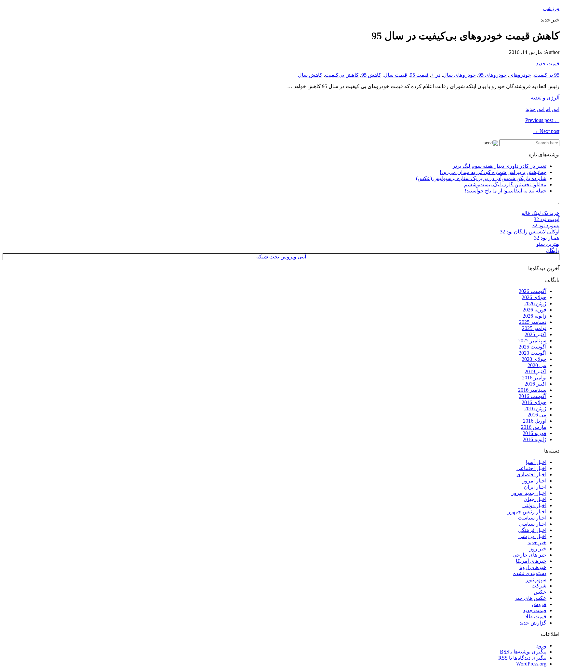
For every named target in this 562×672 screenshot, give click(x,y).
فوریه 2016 (534, 433)
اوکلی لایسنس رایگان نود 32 (529, 231)
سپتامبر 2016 (532, 390)
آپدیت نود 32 (546, 219)
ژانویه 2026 (534, 316)
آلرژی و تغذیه (545, 97)
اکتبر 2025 (535, 334)
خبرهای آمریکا (531, 561)
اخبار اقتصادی (531, 474)
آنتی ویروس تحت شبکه (281, 256)
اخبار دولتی (534, 505)
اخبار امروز (534, 480)
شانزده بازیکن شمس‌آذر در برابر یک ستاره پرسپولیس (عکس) (481, 178)
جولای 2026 (534, 297)
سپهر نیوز (536, 579)
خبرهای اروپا (532, 567)
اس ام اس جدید (542, 109)
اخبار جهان (535, 499)
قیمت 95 (419, 75)
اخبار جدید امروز (528, 493)
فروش (539, 604)
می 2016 (537, 414)
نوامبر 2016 (534, 377)
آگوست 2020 (532, 353)
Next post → (546, 131)
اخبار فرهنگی (532, 530)
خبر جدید (537, 542)
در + (435, 75)
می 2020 (537, 365)
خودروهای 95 (492, 75)
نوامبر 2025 (534, 328)
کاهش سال (310, 75)
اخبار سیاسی (532, 524)
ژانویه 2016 (534, 439)
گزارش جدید (532, 623)
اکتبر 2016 (535, 384)
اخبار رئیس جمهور (527, 511)
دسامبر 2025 (532, 322)
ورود (541, 645)
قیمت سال (395, 75)
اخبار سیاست (532, 517)
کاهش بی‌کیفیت (342, 75)
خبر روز (537, 548)
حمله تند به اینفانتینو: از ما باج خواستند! (505, 190)
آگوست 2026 (532, 291)
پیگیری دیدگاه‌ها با (522, 658)
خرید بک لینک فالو (540, 213)
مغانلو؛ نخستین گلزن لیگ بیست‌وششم (505, 184)
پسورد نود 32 (545, 225)
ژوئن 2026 (535, 303)
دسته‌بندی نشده (529, 573)
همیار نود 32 (546, 238)
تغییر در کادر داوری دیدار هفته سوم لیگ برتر (499, 166)
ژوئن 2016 (535, 408)
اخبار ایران (535, 487)
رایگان (552, 250)
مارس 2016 (533, 427)
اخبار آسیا (536, 462)
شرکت (538, 585)
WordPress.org (531, 663)
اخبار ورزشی (532, 536)
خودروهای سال (459, 75)
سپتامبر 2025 (532, 340)
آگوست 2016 (532, 396)
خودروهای (520, 75)
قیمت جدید (547, 63)
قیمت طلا (535, 616)
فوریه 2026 (534, 309)
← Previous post (542, 120)
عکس (540, 592)
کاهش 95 (371, 75)
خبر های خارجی (529, 555)
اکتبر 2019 (535, 371)
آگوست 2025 (532, 346)
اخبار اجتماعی (531, 468)
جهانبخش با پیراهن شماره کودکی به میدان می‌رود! (493, 172)
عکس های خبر (530, 598)
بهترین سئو (547, 244)
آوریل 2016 (534, 421)
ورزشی (551, 8)
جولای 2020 (534, 359)
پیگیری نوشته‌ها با (523, 651)
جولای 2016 (534, 402)
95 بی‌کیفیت (546, 75)
